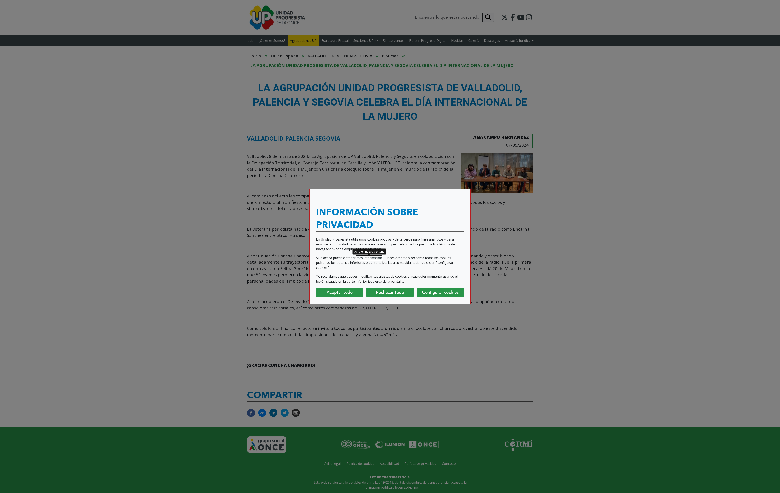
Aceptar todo (340, 292)
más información (369, 258)
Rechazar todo (390, 292)
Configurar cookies (440, 292)
